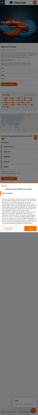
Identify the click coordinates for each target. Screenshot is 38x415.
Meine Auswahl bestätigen (9, 228)
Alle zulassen (30, 228)
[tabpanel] (19, 213)
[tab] (19, 193)
